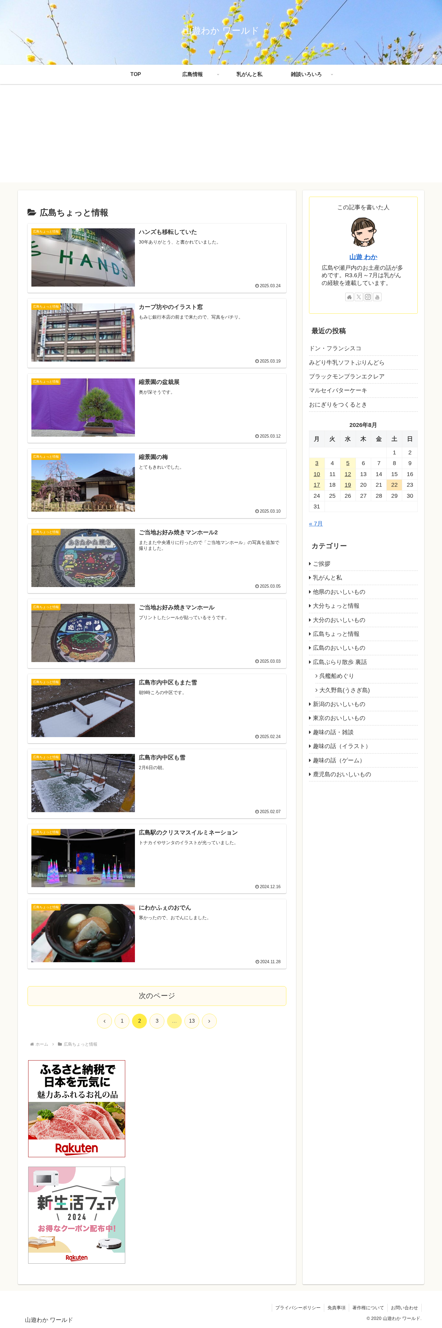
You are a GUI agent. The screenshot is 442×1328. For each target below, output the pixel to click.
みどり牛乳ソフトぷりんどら (347, 362)
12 (348, 474)
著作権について (368, 1307)
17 (317, 485)
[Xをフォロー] (359, 297)
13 (192, 1021)
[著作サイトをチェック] (349, 297)
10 (317, 474)
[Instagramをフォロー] (368, 297)
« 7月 (316, 523)
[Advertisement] (221, 137)
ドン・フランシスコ (335, 348)
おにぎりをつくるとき (338, 404)
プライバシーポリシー (298, 1307)
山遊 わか (363, 256)
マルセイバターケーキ (338, 390)
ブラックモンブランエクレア (347, 376)
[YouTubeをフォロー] (377, 297)
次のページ (157, 996)
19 (348, 485)
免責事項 (336, 1307)
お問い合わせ (404, 1307)
